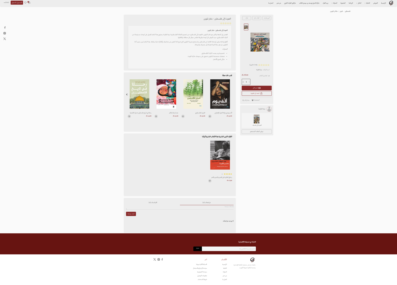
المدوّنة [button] (335, 3)
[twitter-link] (154, 259)
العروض (375, 3)
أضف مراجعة (131, 214)
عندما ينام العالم (173, 113)
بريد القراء (325, 3)
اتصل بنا (270, 3)
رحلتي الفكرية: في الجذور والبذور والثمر (221, 177)
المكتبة (368, 3)
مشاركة (246, 100)
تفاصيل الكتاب (263, 76)
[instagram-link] (4, 33)
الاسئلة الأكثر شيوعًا (201, 264)
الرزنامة (351, 3)
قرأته (246, 18)
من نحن (279, 3)
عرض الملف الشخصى (256, 131)
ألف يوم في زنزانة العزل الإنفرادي (223, 113)
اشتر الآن (255, 88)
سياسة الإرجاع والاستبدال (200, 268)
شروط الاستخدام (202, 279)
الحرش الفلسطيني (200, 113)
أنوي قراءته (267, 18)
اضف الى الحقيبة (255, 93)
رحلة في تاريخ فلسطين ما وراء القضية (140, 113)
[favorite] (25, 2)
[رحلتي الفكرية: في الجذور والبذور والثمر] (220, 155)
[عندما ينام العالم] (166, 94)
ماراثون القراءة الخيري (290, 3)
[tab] (207, 202)
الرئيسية (383, 3)
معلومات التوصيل (202, 276)
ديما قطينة (259, 70)
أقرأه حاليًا (256, 18)
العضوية (342, 3)
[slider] (225, 24)
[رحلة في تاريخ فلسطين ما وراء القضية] (139, 94)
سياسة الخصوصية (202, 272)
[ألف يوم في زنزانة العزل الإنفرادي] (220, 94)
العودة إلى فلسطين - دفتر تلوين (257, 125)
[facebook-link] (5, 27)
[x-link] (4, 39)
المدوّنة (225, 272)
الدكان (359, 3)
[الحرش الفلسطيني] (193, 94)
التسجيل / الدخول (17, 2)
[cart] (29, 2)
